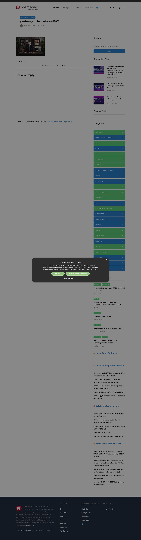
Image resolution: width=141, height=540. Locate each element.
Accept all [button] (58, 274)
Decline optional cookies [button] (78, 274)
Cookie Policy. (94, 269)
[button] (70, 278)
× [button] (106, 260)
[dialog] (70, 270)
